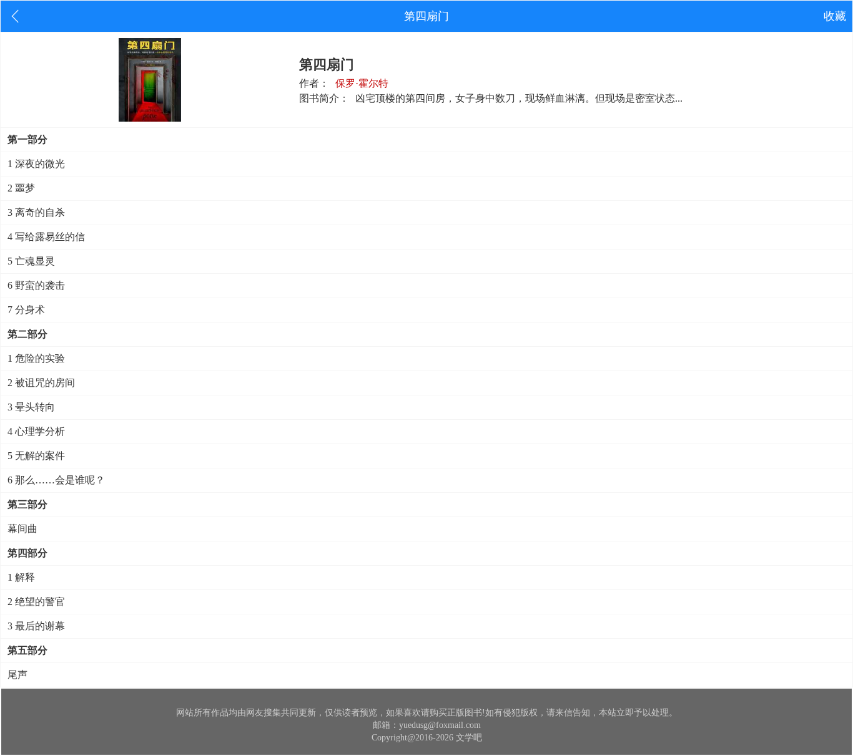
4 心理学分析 (36, 431)
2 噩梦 (21, 188)
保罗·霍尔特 (361, 83)
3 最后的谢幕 (36, 626)
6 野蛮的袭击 (36, 285)
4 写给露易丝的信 (46, 236)
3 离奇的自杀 (36, 212)
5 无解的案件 (36, 455)
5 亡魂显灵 (31, 261)
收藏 (835, 16)
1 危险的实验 (36, 358)
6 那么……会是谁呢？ (56, 480)
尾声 (17, 674)
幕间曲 (22, 528)
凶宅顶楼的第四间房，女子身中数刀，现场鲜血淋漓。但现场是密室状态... (519, 98)
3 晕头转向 (31, 407)
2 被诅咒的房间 (41, 382)
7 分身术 (26, 309)
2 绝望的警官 (36, 601)
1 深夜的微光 (36, 163)
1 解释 (21, 577)
